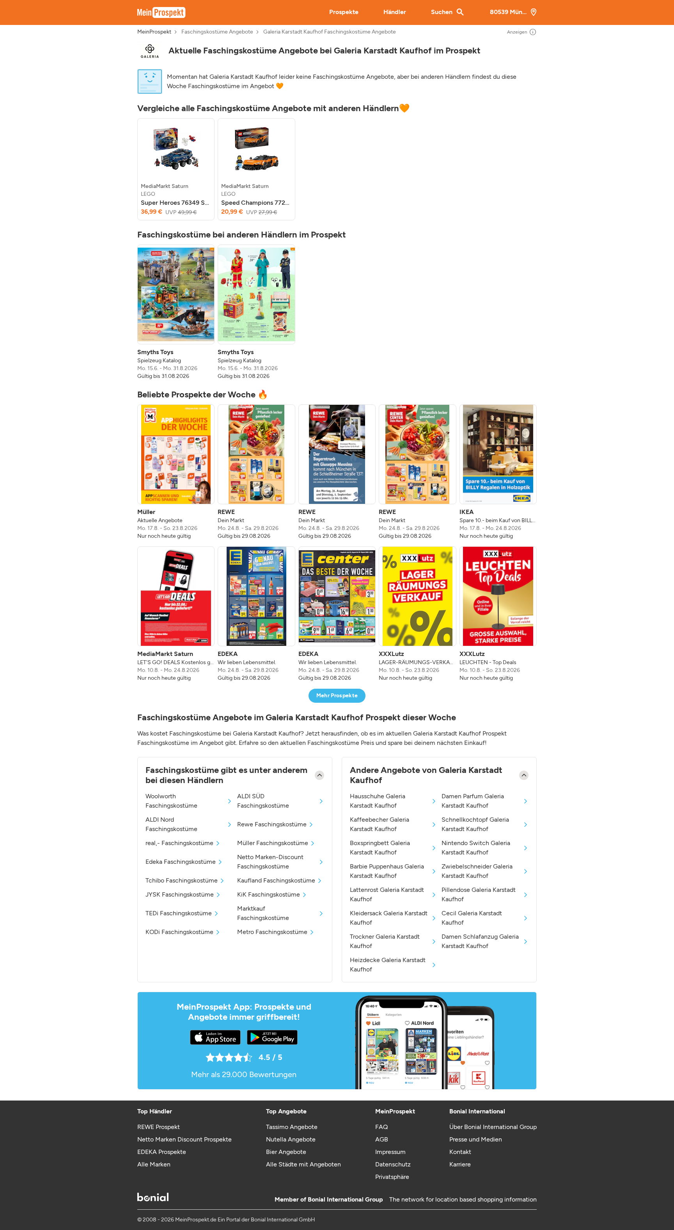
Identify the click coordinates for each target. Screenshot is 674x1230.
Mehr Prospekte (337, 695)
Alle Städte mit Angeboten (303, 1164)
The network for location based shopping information (463, 1199)
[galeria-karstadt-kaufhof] (149, 51)
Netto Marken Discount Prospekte (184, 1139)
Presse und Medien (475, 1139)
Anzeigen (517, 32)
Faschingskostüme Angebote (217, 32)
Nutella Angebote (291, 1139)
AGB (381, 1139)
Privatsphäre (392, 1176)
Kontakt (460, 1152)
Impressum (390, 1152)
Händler (394, 12)
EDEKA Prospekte (161, 1152)
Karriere (460, 1164)
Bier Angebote (286, 1152)
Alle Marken (153, 1164)
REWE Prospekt (158, 1127)
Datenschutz (393, 1164)
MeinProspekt (154, 32)
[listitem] (176, 169)
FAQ (381, 1127)
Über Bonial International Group (493, 1127)
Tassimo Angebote (291, 1127)
